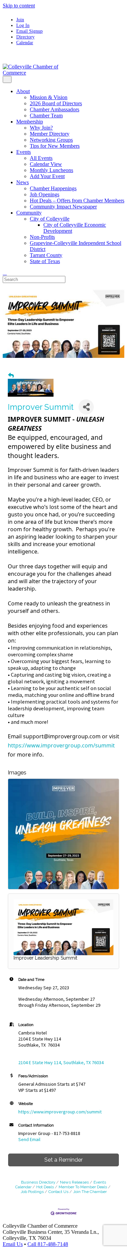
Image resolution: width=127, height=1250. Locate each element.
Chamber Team (46, 115)
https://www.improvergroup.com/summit (61, 745)
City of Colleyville (49, 219)
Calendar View (46, 164)
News (22, 182)
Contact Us (58, 1191)
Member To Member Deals (83, 1187)
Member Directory (49, 134)
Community (29, 213)
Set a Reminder (63, 1160)
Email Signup (29, 31)
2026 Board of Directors (56, 103)
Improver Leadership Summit (45, 958)
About (23, 91)
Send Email (29, 1139)
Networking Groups (51, 140)
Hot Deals (45, 1187)
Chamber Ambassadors (54, 109)
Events (23, 152)
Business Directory (38, 1182)
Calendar (24, 42)
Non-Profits (42, 237)
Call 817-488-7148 (47, 1244)
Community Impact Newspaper (63, 206)
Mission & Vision (48, 97)
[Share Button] (86, 407)
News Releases (74, 1182)
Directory (25, 36)
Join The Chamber (90, 1191)
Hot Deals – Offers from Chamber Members (77, 200)
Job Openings (44, 194)
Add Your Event (47, 176)
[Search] (5, 273)
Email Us (13, 1244)
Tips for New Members (55, 146)
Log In (22, 25)
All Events (41, 158)
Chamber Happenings (53, 188)
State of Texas (45, 261)
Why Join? (41, 128)
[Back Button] (11, 375)
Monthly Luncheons (51, 170)
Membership (29, 121)
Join (20, 19)
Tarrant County (46, 255)
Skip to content (19, 5)
